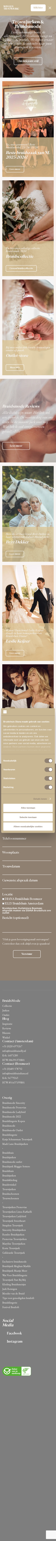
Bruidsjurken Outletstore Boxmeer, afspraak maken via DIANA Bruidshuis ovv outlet (26, 910)
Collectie (7, 1005)
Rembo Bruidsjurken (13, 1234)
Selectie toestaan (28, 817)
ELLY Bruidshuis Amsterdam (23, 903)
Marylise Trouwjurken (13, 1243)
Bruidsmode (8, 1125)
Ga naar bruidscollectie (21, 268)
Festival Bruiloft (10, 1307)
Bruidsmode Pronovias (14, 1107)
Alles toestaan (28, 808)
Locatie (7, 894)
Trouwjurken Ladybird (14, 1216)
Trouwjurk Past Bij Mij (14, 1279)
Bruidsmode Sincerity (13, 1102)
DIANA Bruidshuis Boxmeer (23, 899)
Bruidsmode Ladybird (14, 1112)
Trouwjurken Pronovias (14, 1207)
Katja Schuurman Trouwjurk (17, 1139)
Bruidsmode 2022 (11, 1116)
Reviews (6, 1028)
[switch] (49, 769)
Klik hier (38, 8)
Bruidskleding (9, 1180)
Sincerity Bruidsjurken (14, 1230)
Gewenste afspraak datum (20, 880)
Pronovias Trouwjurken (14, 1239)
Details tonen (40, 798)
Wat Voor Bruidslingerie (14, 1275)
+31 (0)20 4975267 (12, 1046)
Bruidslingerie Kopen (13, 1121)
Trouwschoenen (10, 1198)
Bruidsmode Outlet (12, 1130)
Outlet (5, 1015)
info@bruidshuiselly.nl (14, 1051)
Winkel (6, 1037)
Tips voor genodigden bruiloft (18, 1298)
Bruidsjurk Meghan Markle (16, 1266)
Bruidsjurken (9, 1157)
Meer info (15, 368)
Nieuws (6, 1033)
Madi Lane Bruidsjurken (15, 1144)
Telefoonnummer (14, 839)
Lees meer (15, 169)
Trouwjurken (9, 1189)
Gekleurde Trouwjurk (13, 1252)
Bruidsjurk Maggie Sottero (16, 1166)
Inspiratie (7, 1023)
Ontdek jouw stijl (28, 61)
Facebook (14, 1333)
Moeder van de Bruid (13, 1293)
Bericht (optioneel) (15, 918)
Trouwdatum (11, 866)
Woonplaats (10, 852)
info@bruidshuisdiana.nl (15, 1073)
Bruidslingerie (9, 1134)
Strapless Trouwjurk (12, 1225)
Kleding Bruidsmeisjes (14, 1284)
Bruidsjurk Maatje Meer (14, 1270)
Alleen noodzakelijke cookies (28, 826)
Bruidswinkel (9, 1184)
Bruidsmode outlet (12, 1161)
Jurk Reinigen (9, 1289)
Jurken (5, 1010)
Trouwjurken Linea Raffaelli (17, 1211)
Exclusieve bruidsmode (14, 1261)
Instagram (14, 1341)
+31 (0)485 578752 (12, 1068)
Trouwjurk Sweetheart (13, 1220)
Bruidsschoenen (10, 1193)
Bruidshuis (8, 1152)
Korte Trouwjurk (11, 1248)
